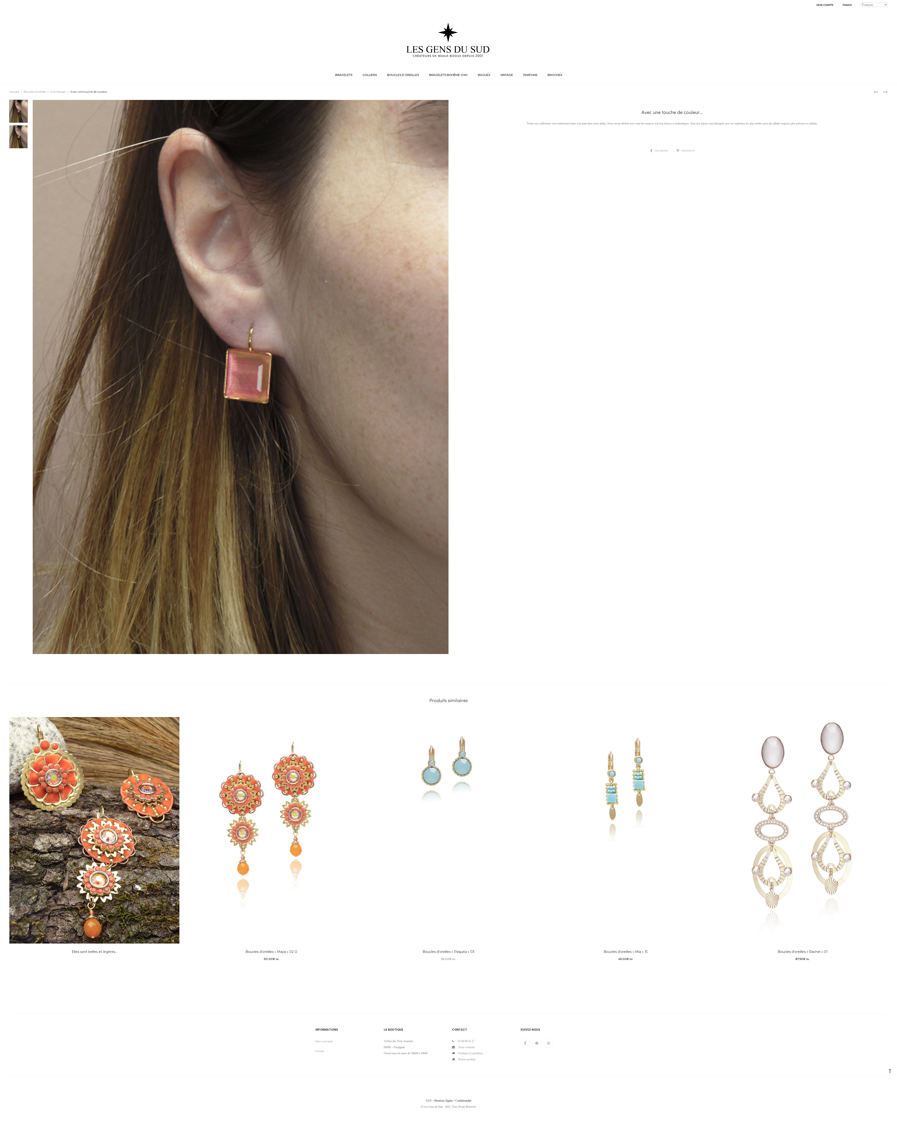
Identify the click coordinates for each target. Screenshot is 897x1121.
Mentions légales (443, 1100)
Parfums (530, 75)
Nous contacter (466, 1047)
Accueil (14, 91)
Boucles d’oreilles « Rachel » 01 (803, 952)
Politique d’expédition (470, 1053)
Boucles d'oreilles (35, 91)
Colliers (370, 75)
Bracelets (343, 75)
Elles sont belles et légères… (94, 952)
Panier (847, 5)
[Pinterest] (536, 1043)
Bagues (484, 75)
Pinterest (687, 150)
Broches (555, 75)
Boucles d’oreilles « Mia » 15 (626, 952)
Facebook (662, 150)
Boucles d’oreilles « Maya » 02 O (271, 952)
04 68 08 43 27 (466, 1041)
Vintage (506, 75)
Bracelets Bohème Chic (448, 75)
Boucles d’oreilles (403, 75)
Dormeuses (58, 91)
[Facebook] (525, 1043)
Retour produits (467, 1059)
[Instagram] (548, 1043)
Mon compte (824, 5)
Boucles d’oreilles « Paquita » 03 (448, 952)
